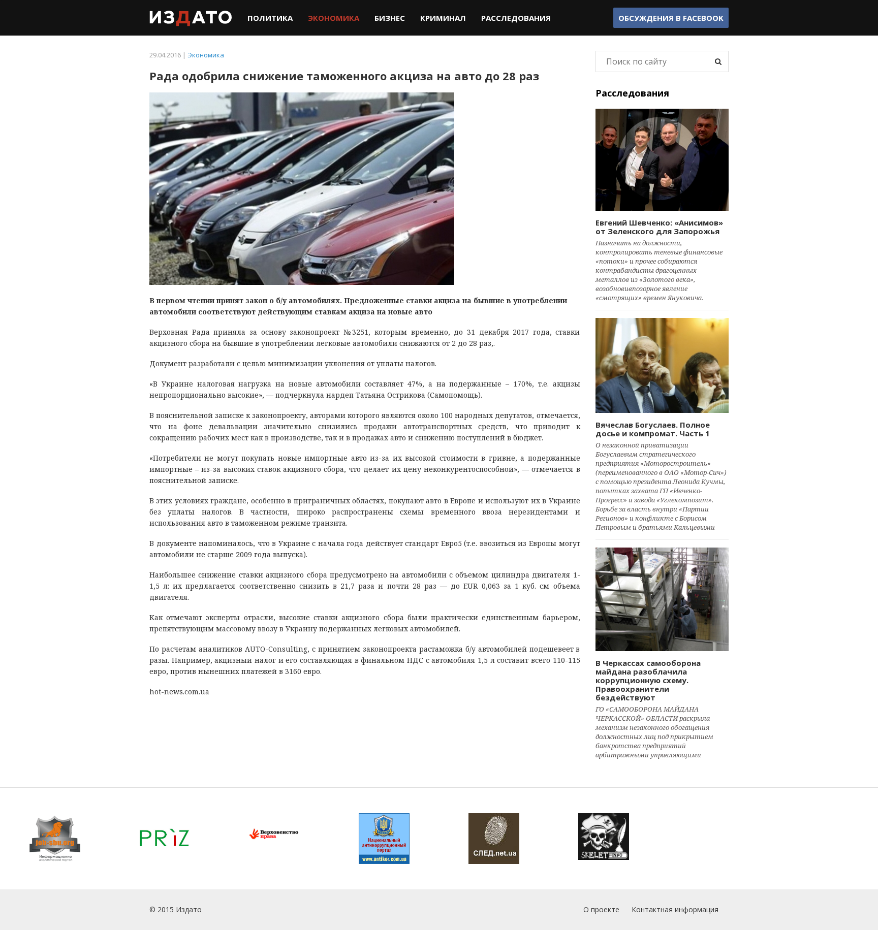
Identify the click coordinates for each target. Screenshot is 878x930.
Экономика (333, 18)
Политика (270, 18)
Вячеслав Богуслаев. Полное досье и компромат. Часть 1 (652, 429)
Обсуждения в (671, 18)
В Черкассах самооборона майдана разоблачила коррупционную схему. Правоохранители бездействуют (648, 680)
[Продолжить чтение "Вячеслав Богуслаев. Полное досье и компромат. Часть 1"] (662, 365)
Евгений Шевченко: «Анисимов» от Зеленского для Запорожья (659, 226)
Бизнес (389, 18)
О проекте (601, 909)
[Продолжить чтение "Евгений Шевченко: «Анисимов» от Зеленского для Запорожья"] (662, 160)
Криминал (443, 18)
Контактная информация (675, 909)
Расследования (516, 18)
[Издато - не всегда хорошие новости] (191, 18)
